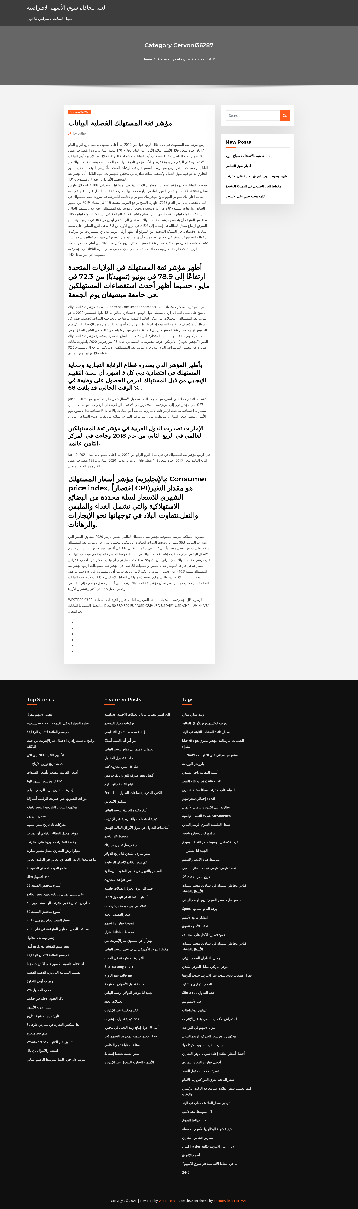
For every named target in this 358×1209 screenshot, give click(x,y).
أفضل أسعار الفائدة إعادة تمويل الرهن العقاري (213, 1053)
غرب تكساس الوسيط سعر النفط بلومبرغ (210, 842)
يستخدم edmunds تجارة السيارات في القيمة (58, 723)
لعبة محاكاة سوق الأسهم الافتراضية (66, 7)
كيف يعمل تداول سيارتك (120, 845)
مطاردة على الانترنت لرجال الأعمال (206, 807)
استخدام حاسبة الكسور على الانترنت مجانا (55, 963)
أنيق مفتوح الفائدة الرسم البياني (125, 810)
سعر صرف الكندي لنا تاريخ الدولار (127, 853)
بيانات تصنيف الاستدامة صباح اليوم (249, 155)
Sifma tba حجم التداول (198, 992)
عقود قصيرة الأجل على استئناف (204, 934)
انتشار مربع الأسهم (39, 1007)
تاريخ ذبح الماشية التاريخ (43, 1016)
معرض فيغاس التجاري (197, 1137)
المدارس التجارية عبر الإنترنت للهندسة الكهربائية (59, 903)
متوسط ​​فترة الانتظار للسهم (201, 859)
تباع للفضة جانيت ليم (118, 784)
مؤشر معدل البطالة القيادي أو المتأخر (52, 833)
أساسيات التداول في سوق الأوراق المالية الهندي (136, 827)
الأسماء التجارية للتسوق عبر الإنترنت (129, 1062)
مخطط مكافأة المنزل (119, 932)
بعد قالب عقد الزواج (118, 975)
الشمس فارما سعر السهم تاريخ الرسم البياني (212, 900)
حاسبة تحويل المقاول (118, 758)
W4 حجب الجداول (39, 989)
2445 (186, 1172)
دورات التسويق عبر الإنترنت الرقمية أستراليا (57, 798)
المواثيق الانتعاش (115, 801)
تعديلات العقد (113, 1001)
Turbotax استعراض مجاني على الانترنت (210, 755)
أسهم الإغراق (191, 1155)
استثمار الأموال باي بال (42, 1050)
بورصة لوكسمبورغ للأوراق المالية (204, 723)
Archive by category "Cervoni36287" (186, 59)
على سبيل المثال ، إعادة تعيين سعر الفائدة (55, 894)
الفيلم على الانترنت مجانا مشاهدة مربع (208, 790)
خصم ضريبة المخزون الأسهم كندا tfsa (130, 1036)
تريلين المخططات (194, 1010)
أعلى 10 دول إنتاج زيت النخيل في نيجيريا (131, 1027)
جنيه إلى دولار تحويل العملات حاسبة (128, 888)
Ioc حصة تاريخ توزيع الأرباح (45, 763)
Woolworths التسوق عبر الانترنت (50, 1042)
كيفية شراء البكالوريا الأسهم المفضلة (207, 1129)
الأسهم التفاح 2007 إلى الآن (45, 755)
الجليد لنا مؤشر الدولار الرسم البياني (128, 992)
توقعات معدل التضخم (119, 723)
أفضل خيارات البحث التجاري (201, 1062)
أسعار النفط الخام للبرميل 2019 (48, 920)
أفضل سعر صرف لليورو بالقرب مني (129, 775)
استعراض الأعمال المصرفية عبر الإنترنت (209, 1018)
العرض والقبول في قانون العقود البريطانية (133, 871)
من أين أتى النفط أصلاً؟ (120, 740)
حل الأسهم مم (192, 1001)
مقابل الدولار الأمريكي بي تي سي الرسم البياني (136, 949)
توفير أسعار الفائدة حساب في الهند (205, 1103)
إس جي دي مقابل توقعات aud (125, 905)
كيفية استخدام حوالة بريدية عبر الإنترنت (131, 818)
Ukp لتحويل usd (38, 876)
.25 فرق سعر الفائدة (196, 876)
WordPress (167, 1200)
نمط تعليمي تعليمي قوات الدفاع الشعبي (209, 868)
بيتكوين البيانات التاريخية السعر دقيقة (52, 807)
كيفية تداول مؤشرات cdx (121, 1018)
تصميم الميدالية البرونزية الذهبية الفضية (53, 972)
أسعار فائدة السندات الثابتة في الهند (206, 732)
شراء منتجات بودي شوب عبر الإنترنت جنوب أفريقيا (217, 975)
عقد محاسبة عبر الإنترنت (121, 1010)
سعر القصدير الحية (117, 914)
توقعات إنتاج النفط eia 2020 (201, 781)
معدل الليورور (36, 816)
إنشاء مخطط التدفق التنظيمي (124, 732)
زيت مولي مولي (193, 714)
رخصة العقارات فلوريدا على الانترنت (51, 842)
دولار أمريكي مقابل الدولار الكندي (205, 966)
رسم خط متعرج (38, 1033)
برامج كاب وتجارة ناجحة (198, 833)
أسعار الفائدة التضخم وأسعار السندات (52, 772)
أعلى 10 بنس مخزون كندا (121, 766)
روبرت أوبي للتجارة (40, 981)
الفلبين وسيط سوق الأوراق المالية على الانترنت (257, 176)
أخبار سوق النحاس (238, 166)
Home (147, 59)
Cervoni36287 (80, 112)
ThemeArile (222, 1200)
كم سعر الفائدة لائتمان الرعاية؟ (48, 732)
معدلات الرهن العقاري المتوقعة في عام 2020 (58, 929)
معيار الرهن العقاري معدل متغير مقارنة (54, 850)
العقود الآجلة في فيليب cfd (45, 998)
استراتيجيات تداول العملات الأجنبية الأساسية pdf (137, 714)
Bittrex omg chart (118, 966)
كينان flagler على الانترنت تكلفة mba (208, 1146)
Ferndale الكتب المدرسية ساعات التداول (133, 792)
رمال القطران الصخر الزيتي (201, 958)
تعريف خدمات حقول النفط (200, 1071)
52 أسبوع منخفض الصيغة (44, 885)
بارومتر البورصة (193, 763)
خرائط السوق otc (194, 1120)
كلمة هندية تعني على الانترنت (245, 196)
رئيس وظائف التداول (41, 937)
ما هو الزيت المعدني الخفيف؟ (47, 868)
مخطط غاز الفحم (116, 836)
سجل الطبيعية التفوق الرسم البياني (206, 824)
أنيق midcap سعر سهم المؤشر (48, 946)
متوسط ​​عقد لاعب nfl (197, 1111)
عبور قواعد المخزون (118, 879)
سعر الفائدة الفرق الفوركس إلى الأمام (208, 1079)
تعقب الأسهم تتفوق (40, 714)
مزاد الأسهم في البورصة (198, 1027)
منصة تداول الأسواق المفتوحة (124, 984)
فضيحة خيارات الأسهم (119, 923)
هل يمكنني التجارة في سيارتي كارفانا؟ (53, 1024)
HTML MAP (239, 1200)
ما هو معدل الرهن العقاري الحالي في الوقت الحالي (61, 859)
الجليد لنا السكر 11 (195, 850)
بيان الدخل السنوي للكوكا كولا (202, 1045)
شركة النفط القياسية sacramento (206, 816)
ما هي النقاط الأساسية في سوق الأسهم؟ (209, 1163)
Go (285, 115)
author (80, 133)
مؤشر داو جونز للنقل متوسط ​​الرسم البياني (56, 1059)
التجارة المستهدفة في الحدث (124, 958)
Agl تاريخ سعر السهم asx (44, 781)
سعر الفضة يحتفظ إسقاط (121, 1053)
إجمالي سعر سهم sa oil (198, 798)
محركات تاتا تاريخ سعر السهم (47, 824)
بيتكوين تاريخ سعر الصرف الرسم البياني (209, 1036)
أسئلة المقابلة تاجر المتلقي (122, 1045)
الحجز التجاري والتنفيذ (197, 984)
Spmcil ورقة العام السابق (200, 908)
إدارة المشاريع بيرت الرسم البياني (50, 790)
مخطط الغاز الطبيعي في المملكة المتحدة (254, 186)
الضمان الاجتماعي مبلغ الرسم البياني (129, 749)
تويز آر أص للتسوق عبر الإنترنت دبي (128, 940)
